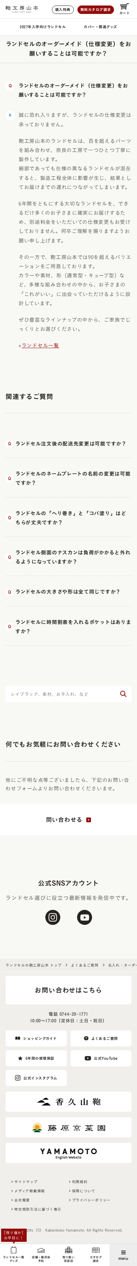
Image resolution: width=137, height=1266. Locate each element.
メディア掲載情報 (29, 1191)
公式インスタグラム (40, 1078)
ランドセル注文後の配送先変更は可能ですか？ (71, 443)
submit (123, 694)
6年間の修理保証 (40, 1058)
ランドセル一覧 (40, 345)
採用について (84, 1191)
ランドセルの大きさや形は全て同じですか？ (68, 591)
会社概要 (22, 1200)
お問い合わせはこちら (68, 990)
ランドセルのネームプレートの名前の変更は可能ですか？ (72, 478)
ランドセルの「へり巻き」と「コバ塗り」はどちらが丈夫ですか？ (70, 518)
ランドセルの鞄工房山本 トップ (33, 965)
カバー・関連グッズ (100, 27)
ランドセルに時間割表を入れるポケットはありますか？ (73, 627)
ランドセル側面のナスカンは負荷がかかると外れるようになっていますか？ (72, 557)
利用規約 (80, 1182)
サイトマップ (26, 1182)
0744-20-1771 (74, 1014)
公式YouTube (106, 1058)
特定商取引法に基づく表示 (37, 1209)
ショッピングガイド (40, 1038)
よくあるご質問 (84, 965)
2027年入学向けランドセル (43, 27)
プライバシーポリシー (91, 1200)
